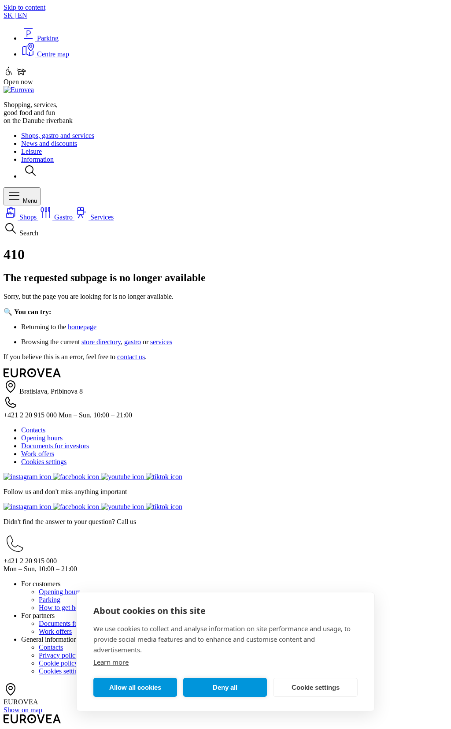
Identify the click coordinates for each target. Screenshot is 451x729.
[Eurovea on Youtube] (123, 476)
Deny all (225, 687)
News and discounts (49, 143)
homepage (82, 327)
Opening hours (42, 438)
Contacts (33, 430)
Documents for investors (55, 446)
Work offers (37, 453)
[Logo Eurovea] (19, 89)
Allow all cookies (135, 687)
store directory (101, 342)
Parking (49, 599)
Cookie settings (316, 687)
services (161, 342)
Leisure (31, 151)
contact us (131, 357)
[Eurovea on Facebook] (77, 476)
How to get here (61, 607)
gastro (132, 342)
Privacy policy (59, 655)
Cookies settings (44, 461)
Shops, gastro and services (57, 135)
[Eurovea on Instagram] (28, 476)
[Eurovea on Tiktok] (164, 476)
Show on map (23, 710)
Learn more (111, 662)
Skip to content (24, 7)
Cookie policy (58, 663)
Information (37, 159)
